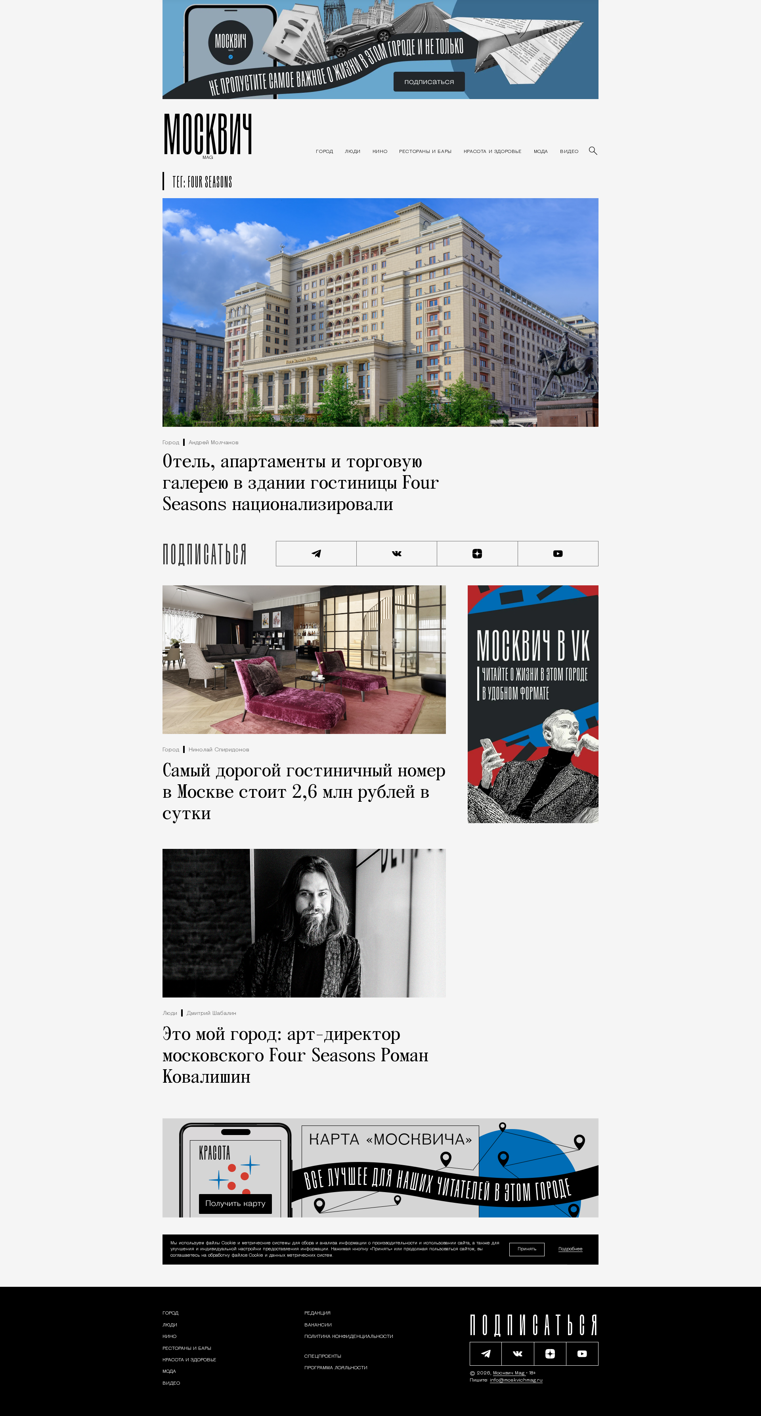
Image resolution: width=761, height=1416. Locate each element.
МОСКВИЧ (208, 133)
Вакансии (318, 1325)
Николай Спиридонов (219, 750)
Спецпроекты (322, 1356)
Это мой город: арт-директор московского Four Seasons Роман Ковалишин (295, 1056)
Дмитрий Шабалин (211, 1014)
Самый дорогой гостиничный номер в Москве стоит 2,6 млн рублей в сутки (304, 793)
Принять (527, 1249)
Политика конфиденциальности (348, 1336)
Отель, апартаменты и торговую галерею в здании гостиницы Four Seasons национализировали (301, 484)
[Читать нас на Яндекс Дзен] (477, 553)
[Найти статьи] (593, 151)
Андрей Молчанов (214, 443)
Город (171, 443)
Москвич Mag (509, 1373)
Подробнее (570, 1250)
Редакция (317, 1313)
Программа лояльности (335, 1368)
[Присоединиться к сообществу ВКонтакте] (397, 553)
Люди (170, 1014)
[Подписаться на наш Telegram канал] (316, 553)
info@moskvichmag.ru (516, 1380)
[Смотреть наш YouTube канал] (558, 553)
